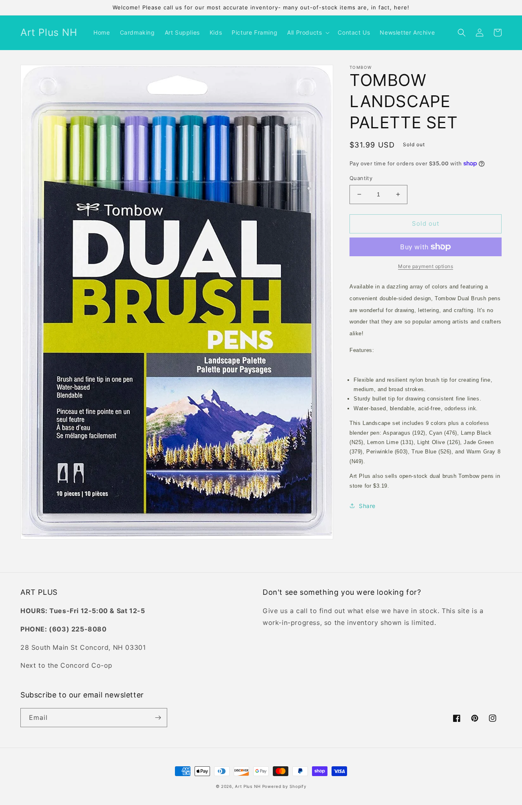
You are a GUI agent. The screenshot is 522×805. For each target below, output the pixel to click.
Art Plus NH (248, 786)
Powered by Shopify (284, 786)
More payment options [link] (425, 266)
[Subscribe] (158, 717)
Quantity (360, 178)
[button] (307, 32)
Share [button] (367, 505)
